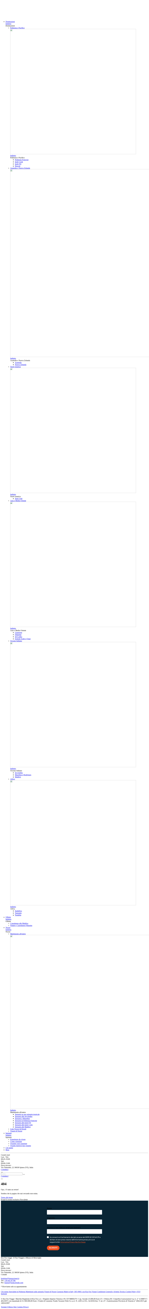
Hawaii (17, 166)
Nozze (8, 928)
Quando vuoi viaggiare (18, 1144)
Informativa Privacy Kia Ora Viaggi (72, 1242)
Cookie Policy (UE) (133, 1292)
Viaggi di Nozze (16, 1131)
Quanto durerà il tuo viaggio (20, 1146)
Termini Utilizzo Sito (9, 1307)
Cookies (20, 1307)
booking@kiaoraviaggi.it (10, 1278)
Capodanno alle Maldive (19, 923)
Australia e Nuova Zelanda (20, 168)
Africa (12, 779)
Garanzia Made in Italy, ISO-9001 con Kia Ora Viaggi (77, 1292)
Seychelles (19, 773)
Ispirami (9, 1133)
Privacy (26, 1307)
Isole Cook (19, 162)
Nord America (15, 367)
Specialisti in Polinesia (17, 1292)
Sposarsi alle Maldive (23, 1127)
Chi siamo (9, 1148)
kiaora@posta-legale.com (14, 1283)
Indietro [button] (8, 24)
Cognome (51, 1218)
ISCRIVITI (53, 1248)
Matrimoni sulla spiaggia (35, 1292)
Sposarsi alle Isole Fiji (23, 1123)
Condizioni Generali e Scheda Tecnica (111, 1292)
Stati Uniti (18, 499)
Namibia (18, 915)
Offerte (8, 917)
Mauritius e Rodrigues (23, 775)
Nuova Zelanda (20, 365)
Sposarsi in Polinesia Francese (26, 1121)
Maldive (18, 777)
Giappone (18, 633)
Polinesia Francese (22, 160)
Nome (49, 1208)
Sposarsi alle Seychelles (23, 1116)
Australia (18, 363)
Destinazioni (10, 22)
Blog (7, 1150)
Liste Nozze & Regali (18, 1129)
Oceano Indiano (16, 641)
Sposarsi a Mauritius (22, 1119)
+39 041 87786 (9, 1281)
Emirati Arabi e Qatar (23, 639)
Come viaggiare (16, 1141)
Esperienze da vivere (17, 1139)
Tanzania (18, 913)
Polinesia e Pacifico (17, 28)
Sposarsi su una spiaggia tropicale (27, 1114)
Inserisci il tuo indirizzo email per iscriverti (64, 1227)
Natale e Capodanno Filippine (21, 925)
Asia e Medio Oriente (18, 501)
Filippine (18, 635)
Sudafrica (18, 911)
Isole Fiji (18, 164)
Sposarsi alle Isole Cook (24, 1125)
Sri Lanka (18, 637)
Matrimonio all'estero (18, 934)
